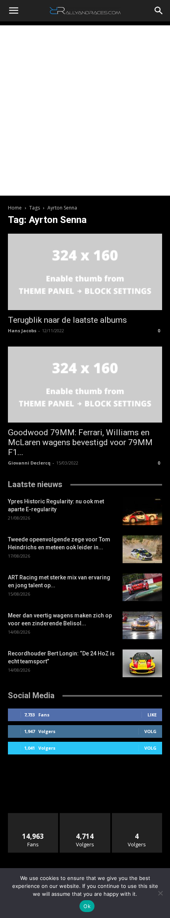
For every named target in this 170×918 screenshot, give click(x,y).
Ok (87, 906)
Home (15, 207)
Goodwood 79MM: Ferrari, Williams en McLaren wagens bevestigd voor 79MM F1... (80, 442)
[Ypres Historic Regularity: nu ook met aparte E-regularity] (142, 511)
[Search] (159, 10)
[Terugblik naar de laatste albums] (85, 272)
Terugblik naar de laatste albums (67, 320)
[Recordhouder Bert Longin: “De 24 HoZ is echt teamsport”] (142, 663)
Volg (150, 731)
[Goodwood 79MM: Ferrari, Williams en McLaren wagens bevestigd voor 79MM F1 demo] (85, 385)
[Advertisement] (85, 110)
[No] (160, 893)
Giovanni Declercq (29, 463)
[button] (13, 10)
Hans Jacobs (22, 330)
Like (152, 715)
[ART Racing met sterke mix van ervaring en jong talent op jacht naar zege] (142, 587)
